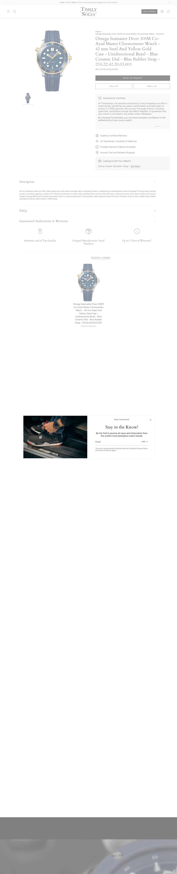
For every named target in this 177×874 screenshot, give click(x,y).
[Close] (150, 419)
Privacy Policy (142, 448)
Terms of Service (105, 450)
